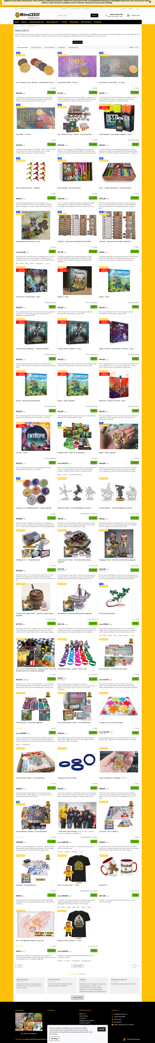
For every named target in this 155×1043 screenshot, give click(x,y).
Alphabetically (73, 47)
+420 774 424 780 (116, 14)
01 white (60, 852)
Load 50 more (77, 966)
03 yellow (74, 852)
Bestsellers (61, 47)
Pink (78, 907)
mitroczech (118, 1022)
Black (22, 263)
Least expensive (36, 47)
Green (32, 263)
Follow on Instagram (30, 1033)
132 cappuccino (86, 961)
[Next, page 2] (134, 966)
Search (94, 15)
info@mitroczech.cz (120, 1014)
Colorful (65, 475)
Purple (69, 907)
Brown (110, 635)
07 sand (67, 961)
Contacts (86, 9)
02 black (67, 852)
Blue (26, 263)
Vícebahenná (26, 745)
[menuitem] (16, 22)
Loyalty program (84, 1023)
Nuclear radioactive (75, 475)
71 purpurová (76, 961)
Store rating (75, 9)
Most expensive (50, 47)
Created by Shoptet (133, 1039)
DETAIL (53, 92)
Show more (77, 998)
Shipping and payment (86, 1021)
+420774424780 (119, 1017)
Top (19, 966)
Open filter (77, 42)
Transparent (39, 263)
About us (65, 9)
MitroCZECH (118, 1019)
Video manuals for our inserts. (124, 1025)
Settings (54, 1039)
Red (17, 263)
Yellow (126, 635)
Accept (101, 1029)
